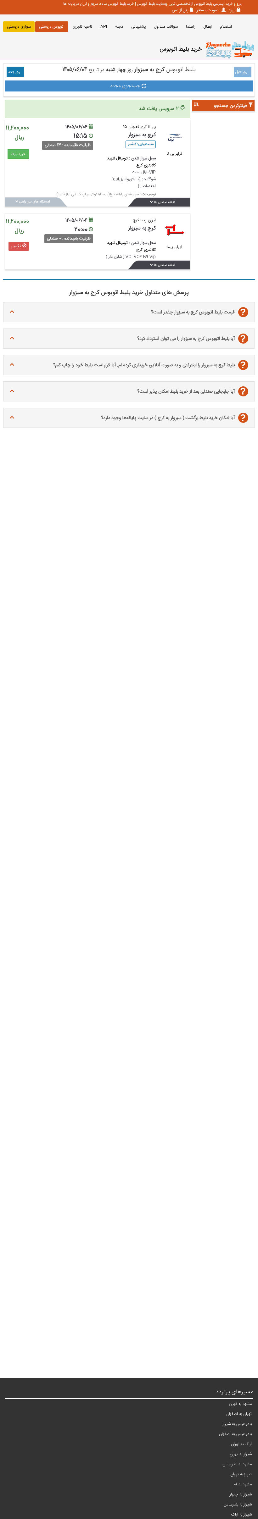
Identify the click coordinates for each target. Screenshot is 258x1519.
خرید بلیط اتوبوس (181, 49)
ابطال (208, 26)
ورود (231, 10)
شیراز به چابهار (241, 1494)
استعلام (226, 26)
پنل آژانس (180, 10)
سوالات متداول (166, 26)
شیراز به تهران (241, 1454)
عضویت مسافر (207, 10)
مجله (119, 26)
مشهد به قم (242, 1484)
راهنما (190, 26)
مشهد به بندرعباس (237, 1464)
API (103, 26)
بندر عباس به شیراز (237, 1424)
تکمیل (16, 246)
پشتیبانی (138, 26)
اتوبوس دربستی (51, 26)
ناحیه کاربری (82, 26)
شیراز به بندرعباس (238, 1504)
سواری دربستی (19, 26)
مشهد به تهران (240, 1403)
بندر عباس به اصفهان (235, 1434)
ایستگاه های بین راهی (34, 202)
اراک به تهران (241, 1444)
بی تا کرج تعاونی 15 (139, 127)
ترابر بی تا (174, 153)
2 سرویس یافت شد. (158, 109)
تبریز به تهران (241, 1474)
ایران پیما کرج (144, 220)
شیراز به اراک (241, 1514)
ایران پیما (174, 247)
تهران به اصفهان (239, 1414)
